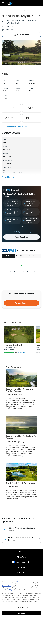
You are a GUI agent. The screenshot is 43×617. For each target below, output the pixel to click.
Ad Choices (21, 552)
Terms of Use (21, 572)
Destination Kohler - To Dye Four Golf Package (21, 437)
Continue (21, 613)
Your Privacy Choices (23, 562)
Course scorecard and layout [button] (14, 126)
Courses (10, 10)
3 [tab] (22, 62)
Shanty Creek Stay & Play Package (20, 483)
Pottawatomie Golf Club (13, 345)
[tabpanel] (21, 52)
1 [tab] (18, 62)
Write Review (21, 352)
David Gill (6, 174)
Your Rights (10, 590)
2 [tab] (20, 62)
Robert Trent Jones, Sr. (11, 172)
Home (3, 10)
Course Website (10, 30)
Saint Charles (30, 10)
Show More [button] (7, 177)
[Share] (40, 16)
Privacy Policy (21, 557)
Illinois (22, 10)
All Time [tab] (8, 256)
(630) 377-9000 (11, 26)
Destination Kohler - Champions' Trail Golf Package (20, 390)
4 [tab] (24, 62)
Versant (20, 582)
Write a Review (21, 303)
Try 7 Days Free (21, 237)
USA (16, 10)
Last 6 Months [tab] (21, 256)
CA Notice (21, 567)
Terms (8, 584)
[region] (21, 596)
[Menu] (3, 3)
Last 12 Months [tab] (34, 256)
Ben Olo (6, 170)
